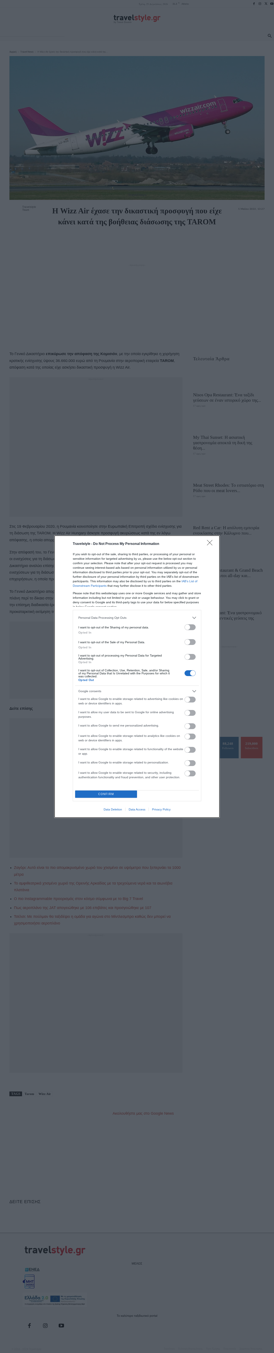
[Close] (211, 544)
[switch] (190, 627)
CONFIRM (106, 794)
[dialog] (137, 677)
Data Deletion (113, 809)
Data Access (137, 809)
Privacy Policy (161, 809)
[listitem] (137, 618)
